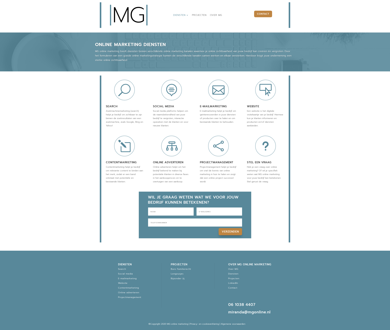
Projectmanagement (216, 162)
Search (112, 106)
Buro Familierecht (181, 269)
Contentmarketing (121, 162)
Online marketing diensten (130, 44)
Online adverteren (168, 162)
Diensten (179, 15)
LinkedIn (233, 283)
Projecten (199, 15)
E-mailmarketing (213, 106)
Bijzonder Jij (177, 278)
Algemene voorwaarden (233, 324)
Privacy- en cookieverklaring (204, 324)
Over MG (216, 15)
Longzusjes (177, 273)
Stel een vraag (259, 162)
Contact (263, 14)
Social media (163, 106)
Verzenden (230, 231)
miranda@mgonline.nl (249, 312)
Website (253, 106)
